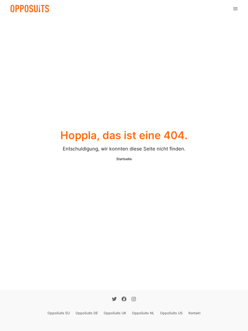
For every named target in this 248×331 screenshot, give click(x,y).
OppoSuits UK (115, 313)
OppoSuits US (171, 313)
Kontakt (194, 313)
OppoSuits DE (87, 313)
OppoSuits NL (143, 313)
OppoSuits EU (58, 313)
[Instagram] (134, 299)
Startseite (124, 159)
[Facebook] (124, 299)
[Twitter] (114, 299)
